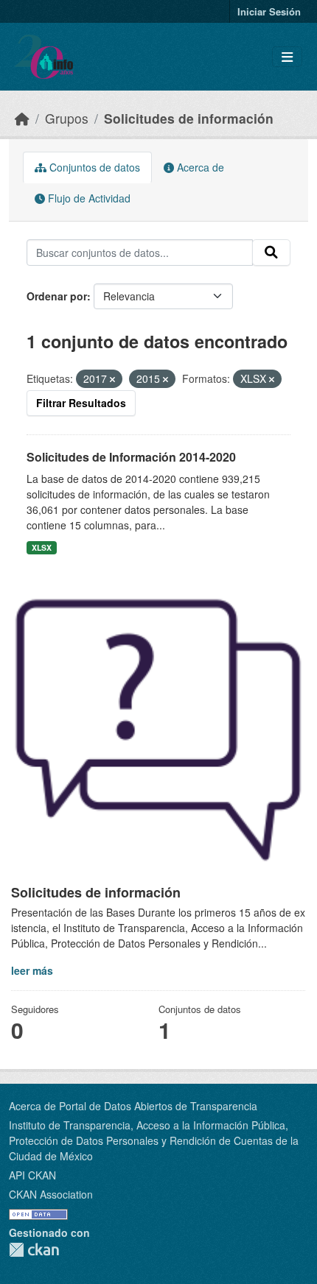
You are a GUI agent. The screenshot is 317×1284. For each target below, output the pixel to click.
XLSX (42, 547)
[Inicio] (22, 118)
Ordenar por (57, 296)
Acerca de (199, 167)
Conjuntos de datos (93, 167)
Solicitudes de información (189, 118)
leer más (32, 970)
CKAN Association (51, 1194)
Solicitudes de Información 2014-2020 (131, 456)
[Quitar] (112, 379)
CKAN (34, 1249)
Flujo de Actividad (87, 198)
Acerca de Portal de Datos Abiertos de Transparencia (133, 1105)
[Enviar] (271, 252)
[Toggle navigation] (287, 57)
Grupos (66, 118)
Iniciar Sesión (269, 11)
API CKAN (32, 1175)
